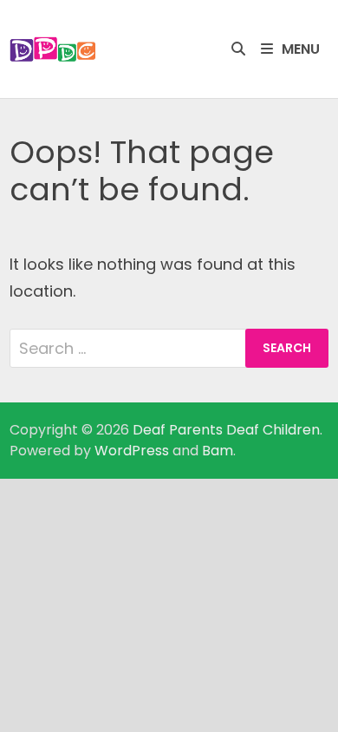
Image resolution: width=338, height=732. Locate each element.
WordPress (131, 451)
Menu (301, 49)
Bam (217, 451)
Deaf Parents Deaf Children (226, 430)
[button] (53, 49)
